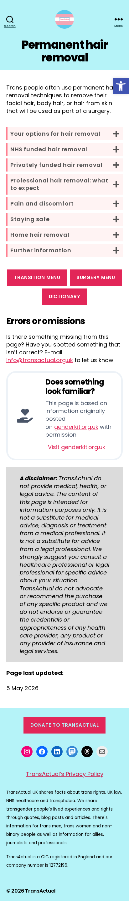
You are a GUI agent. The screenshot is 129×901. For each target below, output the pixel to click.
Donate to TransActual (64, 725)
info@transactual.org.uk (39, 360)
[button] (121, 86)
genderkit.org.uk (76, 427)
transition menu (37, 277)
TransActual (40, 890)
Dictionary (64, 296)
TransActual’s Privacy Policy (64, 774)
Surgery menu (95, 277)
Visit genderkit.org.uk (76, 447)
